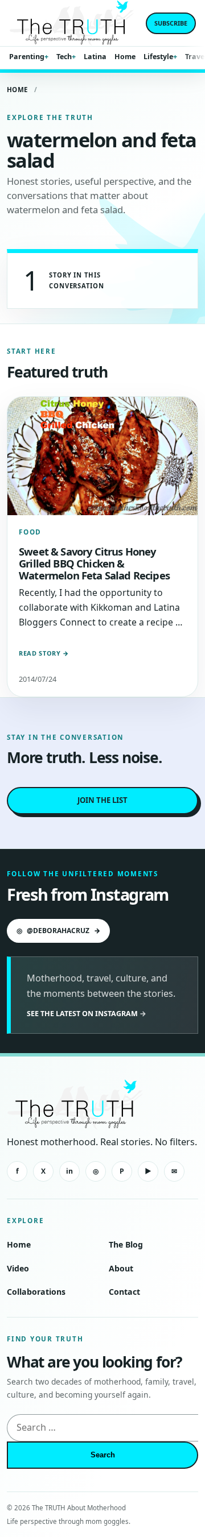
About (121, 1268)
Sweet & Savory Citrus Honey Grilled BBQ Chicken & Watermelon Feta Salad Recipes (94, 563)
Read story (44, 653)
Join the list (102, 800)
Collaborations (36, 1291)
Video (18, 1268)
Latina (95, 56)
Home (125, 56)
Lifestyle (158, 56)
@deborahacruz (58, 930)
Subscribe (170, 23)
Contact (124, 1291)
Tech (64, 56)
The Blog (126, 1244)
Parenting (26, 56)
